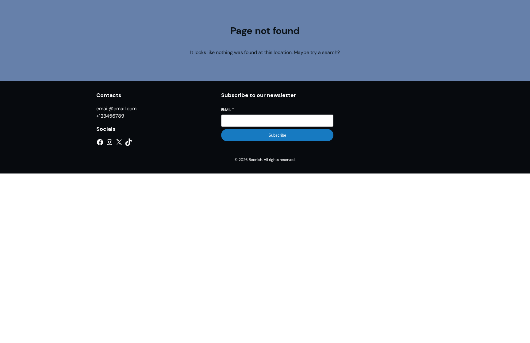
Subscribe (277, 135)
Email (227, 109)
